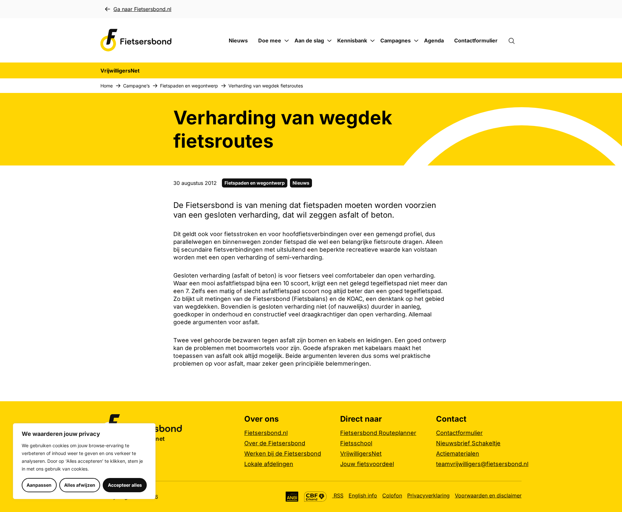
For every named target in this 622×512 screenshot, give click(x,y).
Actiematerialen (457, 453)
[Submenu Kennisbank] (372, 40)
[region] (84, 461)
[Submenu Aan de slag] (329, 40)
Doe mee (269, 40)
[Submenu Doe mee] (286, 40)
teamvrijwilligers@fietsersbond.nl (482, 464)
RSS (337, 495)
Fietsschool (356, 443)
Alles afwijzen (79, 485)
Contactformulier (476, 40)
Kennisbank (352, 40)
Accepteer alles (125, 485)
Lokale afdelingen (268, 464)
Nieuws (238, 40)
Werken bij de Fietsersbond (282, 453)
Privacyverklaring (428, 495)
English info (363, 495)
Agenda (434, 40)
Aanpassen (39, 485)
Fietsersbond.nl (266, 432)
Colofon (392, 495)
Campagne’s (136, 85)
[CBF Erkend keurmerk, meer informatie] (315, 497)
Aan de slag (309, 40)
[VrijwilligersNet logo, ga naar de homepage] (136, 40)
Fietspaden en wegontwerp (189, 85)
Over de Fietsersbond (274, 443)
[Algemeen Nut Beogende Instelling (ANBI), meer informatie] (292, 497)
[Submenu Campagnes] (416, 40)
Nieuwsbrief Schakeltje (468, 443)
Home (106, 85)
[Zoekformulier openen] (515, 40)
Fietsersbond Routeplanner (378, 432)
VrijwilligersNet (361, 453)
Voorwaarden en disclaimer (488, 495)
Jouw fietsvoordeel (367, 464)
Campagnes (395, 40)
